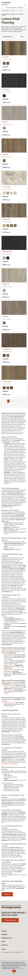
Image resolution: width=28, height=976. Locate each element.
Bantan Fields (6, 219)
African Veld (6, 89)
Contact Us (7, 894)
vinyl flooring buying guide (15, 432)
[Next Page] (22, 401)
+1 (18, 225)
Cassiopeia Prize (7, 349)
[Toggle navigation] (25, 4)
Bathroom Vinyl (8, 669)
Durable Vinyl (7, 673)
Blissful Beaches (7, 251)
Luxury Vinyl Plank (9, 654)
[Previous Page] (5, 401)
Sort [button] (22, 36)
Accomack (5, 57)
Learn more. (19, 968)
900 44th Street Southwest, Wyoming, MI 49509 (12, 952)
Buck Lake (5, 316)
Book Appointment (11, 920)
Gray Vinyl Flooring (9, 702)
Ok (14, 970)
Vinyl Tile (6, 660)
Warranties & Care (7, 938)
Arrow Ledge (6, 186)
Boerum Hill (6, 284)
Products (13, 10)
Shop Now (5, 66)
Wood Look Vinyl (8, 685)
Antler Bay (5, 154)
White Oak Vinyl (8, 690)
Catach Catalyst (7, 381)
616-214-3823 (5, 4)
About (3, 941)
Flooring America (5, 10)
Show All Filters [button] (7, 36)
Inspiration (4, 934)
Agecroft (5, 122)
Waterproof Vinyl (8, 665)
